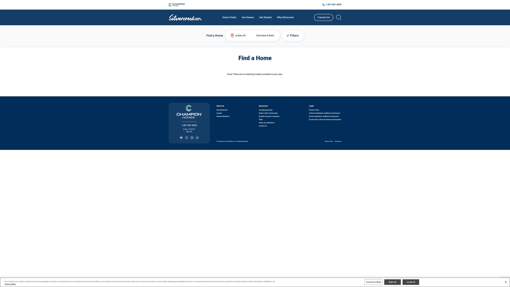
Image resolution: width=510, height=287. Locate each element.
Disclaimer (338, 141)
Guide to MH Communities (268, 113)
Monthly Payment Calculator (269, 116)
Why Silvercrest (221, 110)
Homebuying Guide (266, 110)
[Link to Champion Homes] (177, 5)
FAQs (261, 120)
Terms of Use (329, 141)
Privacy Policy (314, 110)
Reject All (392, 282)
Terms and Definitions (266, 123)
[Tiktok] (197, 137)
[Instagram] (192, 137)
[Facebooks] (186, 137)
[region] (255, 282)
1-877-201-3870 (189, 125)
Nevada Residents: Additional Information (324, 116)
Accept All (411, 282)
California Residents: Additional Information (324, 113)
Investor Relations (222, 116)
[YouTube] (181, 137)
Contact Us (324, 17)
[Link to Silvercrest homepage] (185, 17)
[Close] (506, 282)
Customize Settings (373, 282)
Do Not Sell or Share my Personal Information (325, 120)
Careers (219, 113)
